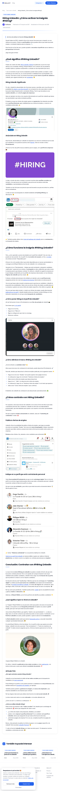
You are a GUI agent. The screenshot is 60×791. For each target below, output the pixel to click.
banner (32, 142)
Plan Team (49, 773)
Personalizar (18, 787)
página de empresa (28, 280)
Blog (13, 3)
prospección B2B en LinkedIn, (20, 584)
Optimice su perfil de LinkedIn (14, 556)
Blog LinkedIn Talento (27, 64)
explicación (45, 664)
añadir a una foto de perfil (20, 89)
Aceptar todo (26, 784)
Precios (48, 770)
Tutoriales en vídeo (37, 771)
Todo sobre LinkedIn (11, 10)
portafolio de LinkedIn (23, 685)
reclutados (30, 77)
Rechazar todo (11, 784)
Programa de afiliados (50, 776)
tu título (49, 257)
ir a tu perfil (17, 305)
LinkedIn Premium (24, 725)
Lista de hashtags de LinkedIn (32, 239)
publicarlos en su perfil (12, 292)
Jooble (36, 590)
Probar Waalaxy (51, 3)
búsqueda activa (34, 619)
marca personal (18, 680)
